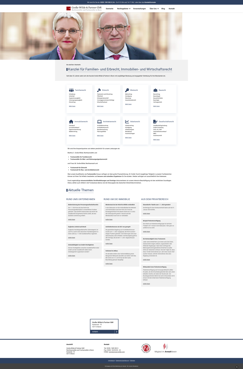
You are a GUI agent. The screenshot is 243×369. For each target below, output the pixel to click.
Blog (163, 9)
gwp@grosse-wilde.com (117, 352)
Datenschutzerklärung (122, 360)
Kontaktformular (150, 2)
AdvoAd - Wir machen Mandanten (130, 366)
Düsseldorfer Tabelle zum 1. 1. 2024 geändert (156, 204)
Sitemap (132, 360)
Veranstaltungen (139, 9)
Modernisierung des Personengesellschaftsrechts (83, 204)
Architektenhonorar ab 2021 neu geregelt (118, 227)
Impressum (111, 360)
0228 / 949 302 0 (106, 2)
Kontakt (172, 9)
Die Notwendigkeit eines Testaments (154, 239)
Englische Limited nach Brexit (77, 227)
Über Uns (153, 9)
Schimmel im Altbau (112, 251)
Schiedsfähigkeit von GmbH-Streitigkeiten (81, 245)
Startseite (109, 9)
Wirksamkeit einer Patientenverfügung (154, 267)
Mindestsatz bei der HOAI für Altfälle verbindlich (120, 204)
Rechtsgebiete (122, 9)
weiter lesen (71, 219)
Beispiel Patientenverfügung (151, 221)
